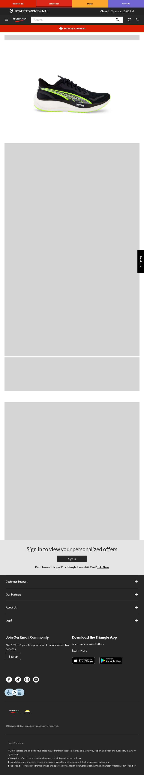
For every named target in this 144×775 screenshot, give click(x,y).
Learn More (79, 650)
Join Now (103, 567)
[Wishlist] (129, 20)
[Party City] (126, 4)
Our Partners (13, 594)
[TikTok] (18, 680)
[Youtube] (36, 680)
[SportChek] (54, 4)
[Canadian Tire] (18, 4)
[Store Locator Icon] (11, 11)
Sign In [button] (72, 559)
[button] (117, 20)
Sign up (13, 656)
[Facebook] (9, 680)
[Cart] (138, 20)
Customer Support (16, 581)
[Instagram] (27, 680)
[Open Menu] (6, 20)
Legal (9, 620)
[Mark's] (90, 4)
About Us (11, 607)
